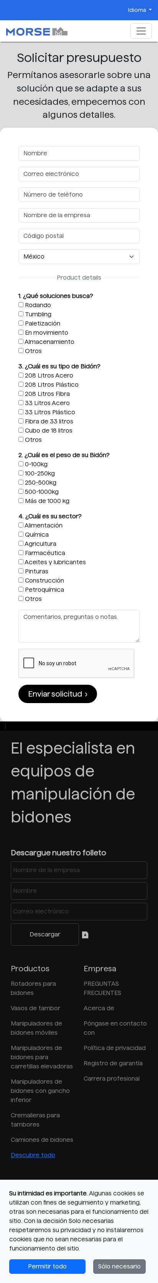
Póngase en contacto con (115, 1028)
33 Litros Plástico (49, 412)
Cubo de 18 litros (47, 430)
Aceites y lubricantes (54, 562)
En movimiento (45, 332)
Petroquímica (43, 589)
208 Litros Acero (48, 375)
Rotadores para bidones (33, 988)
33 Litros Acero (46, 403)
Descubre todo (33, 1155)
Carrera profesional (112, 1078)
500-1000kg (41, 491)
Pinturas (35, 571)
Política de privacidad (115, 1048)
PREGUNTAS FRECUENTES (102, 988)
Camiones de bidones (42, 1139)
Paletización (41, 323)
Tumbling (37, 314)
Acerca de (99, 1008)
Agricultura (39, 544)
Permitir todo (47, 1266)
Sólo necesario (119, 1266)
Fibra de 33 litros (48, 421)
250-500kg (39, 482)
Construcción (43, 580)
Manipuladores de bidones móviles (36, 1028)
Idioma (137, 10)
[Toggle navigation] (141, 31)
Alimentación (43, 525)
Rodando (37, 305)
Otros (32, 351)
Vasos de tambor (35, 1008)
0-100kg (35, 464)
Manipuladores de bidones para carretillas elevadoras (42, 1057)
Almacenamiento (48, 342)
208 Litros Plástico (51, 384)
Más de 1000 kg (46, 501)
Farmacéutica (44, 553)
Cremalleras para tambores (35, 1120)
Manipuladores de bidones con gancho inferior (40, 1090)
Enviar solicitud (55, 694)
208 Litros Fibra (46, 394)
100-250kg (39, 473)
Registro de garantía (113, 1063)
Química (36, 534)
